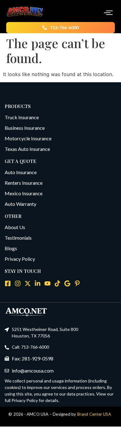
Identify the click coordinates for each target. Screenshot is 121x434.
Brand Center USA (94, 414)
